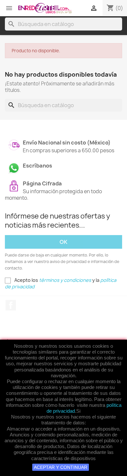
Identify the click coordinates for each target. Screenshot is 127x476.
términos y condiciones (65, 280)
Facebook (11, 305)
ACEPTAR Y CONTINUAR (60, 467)
